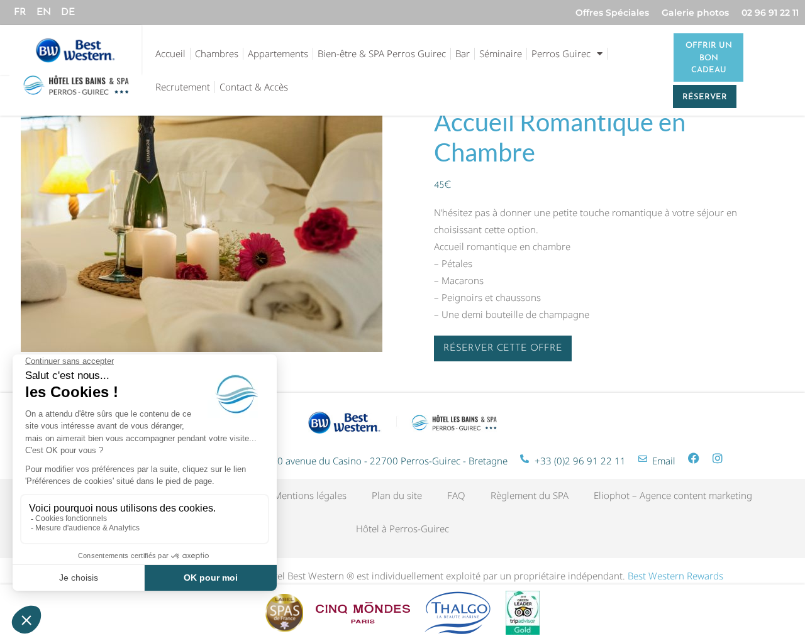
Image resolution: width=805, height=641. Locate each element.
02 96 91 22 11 (770, 12)
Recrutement (182, 86)
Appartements (278, 53)
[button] (503, 348)
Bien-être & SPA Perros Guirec (382, 53)
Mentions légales (310, 495)
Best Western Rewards (675, 575)
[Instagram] (717, 458)
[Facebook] (693, 458)
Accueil (170, 53)
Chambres (216, 53)
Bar (462, 53)
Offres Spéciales (612, 12)
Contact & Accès (253, 86)
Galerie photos (695, 12)
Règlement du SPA (530, 495)
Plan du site (397, 495)
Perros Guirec (561, 53)
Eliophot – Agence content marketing (673, 495)
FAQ (456, 495)
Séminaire (500, 53)
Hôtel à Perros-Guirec (402, 528)
